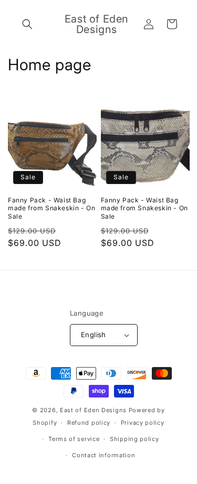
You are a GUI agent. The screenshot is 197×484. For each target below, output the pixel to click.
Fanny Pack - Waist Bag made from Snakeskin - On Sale (51, 208)
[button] (27, 24)
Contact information (103, 455)
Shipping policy (134, 439)
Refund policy (88, 422)
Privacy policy (142, 422)
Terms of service (73, 439)
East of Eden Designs (93, 410)
